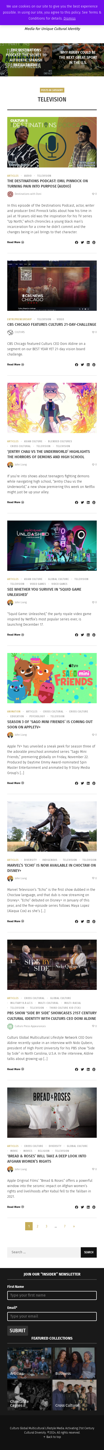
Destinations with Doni (28, 194)
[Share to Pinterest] (94, 242)
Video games (38, 584)
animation (14, 711)
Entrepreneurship (19, 319)
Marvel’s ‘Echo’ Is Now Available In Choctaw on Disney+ (51, 868)
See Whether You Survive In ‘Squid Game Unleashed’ (44, 592)
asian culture (33, 441)
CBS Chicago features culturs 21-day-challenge (51, 324)
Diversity (30, 860)
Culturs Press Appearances (30, 1026)
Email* (12, 1308)
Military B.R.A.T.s (21, 1003)
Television (44, 446)
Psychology (37, 716)
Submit (18, 1330)
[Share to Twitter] (82, 242)
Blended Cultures (60, 441)
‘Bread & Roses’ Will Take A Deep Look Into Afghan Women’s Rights (46, 1158)
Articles (13, 176)
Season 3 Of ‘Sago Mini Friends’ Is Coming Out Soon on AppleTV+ (50, 724)
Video (60, 319)
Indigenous (49, 860)
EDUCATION (17, 716)
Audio (28, 176)
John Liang (21, 464)
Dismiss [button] (70, 18)
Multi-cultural (48, 1003)
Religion (44, 1151)
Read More (13, 242)
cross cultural (20, 446)
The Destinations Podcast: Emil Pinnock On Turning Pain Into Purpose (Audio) (47, 183)
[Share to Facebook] (76, 242)
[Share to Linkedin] (88, 242)
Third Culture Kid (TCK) (65, 1008)
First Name (15, 1287)
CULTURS (20, 332)
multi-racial (72, 1003)
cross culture (78, 711)
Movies (27, 1151)
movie (14, 1151)
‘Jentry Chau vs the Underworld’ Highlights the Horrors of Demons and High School (48, 454)
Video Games (59, 584)
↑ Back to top (52, 1437)
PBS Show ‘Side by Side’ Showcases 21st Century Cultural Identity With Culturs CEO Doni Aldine (52, 1015)
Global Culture (58, 579)
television (44, 176)
